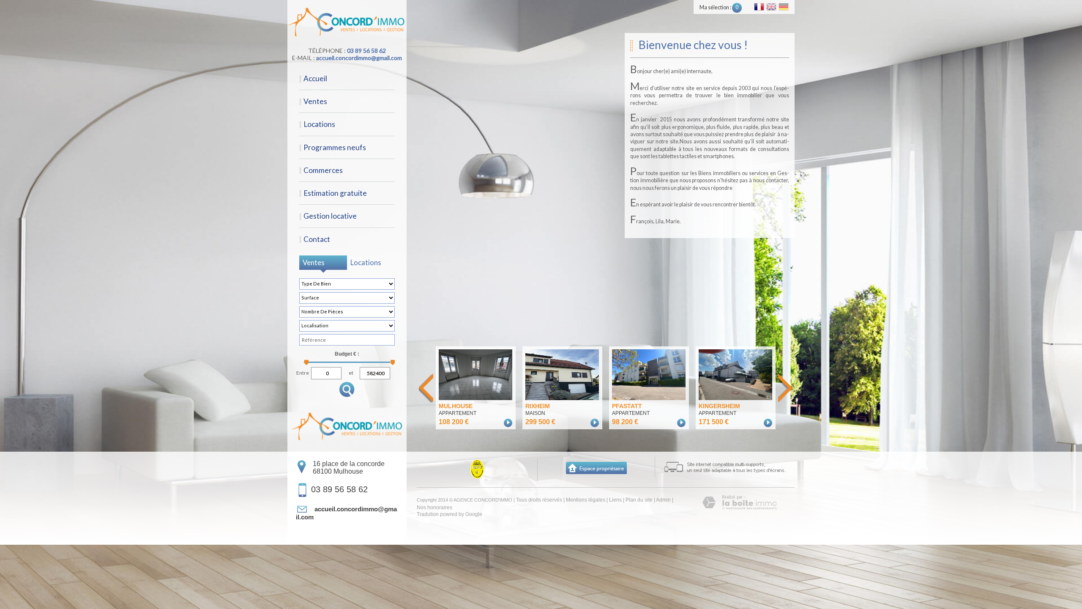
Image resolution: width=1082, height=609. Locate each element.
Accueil (315, 78)
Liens (615, 500)
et (351, 372)
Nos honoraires (434, 507)
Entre (302, 372)
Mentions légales (585, 500)
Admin (663, 500)
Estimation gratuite (335, 193)
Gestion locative (330, 215)
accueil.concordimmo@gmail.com (359, 57)
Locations (319, 124)
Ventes (315, 101)
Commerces (323, 170)
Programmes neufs (334, 147)
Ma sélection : (718, 7)
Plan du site (639, 500)
